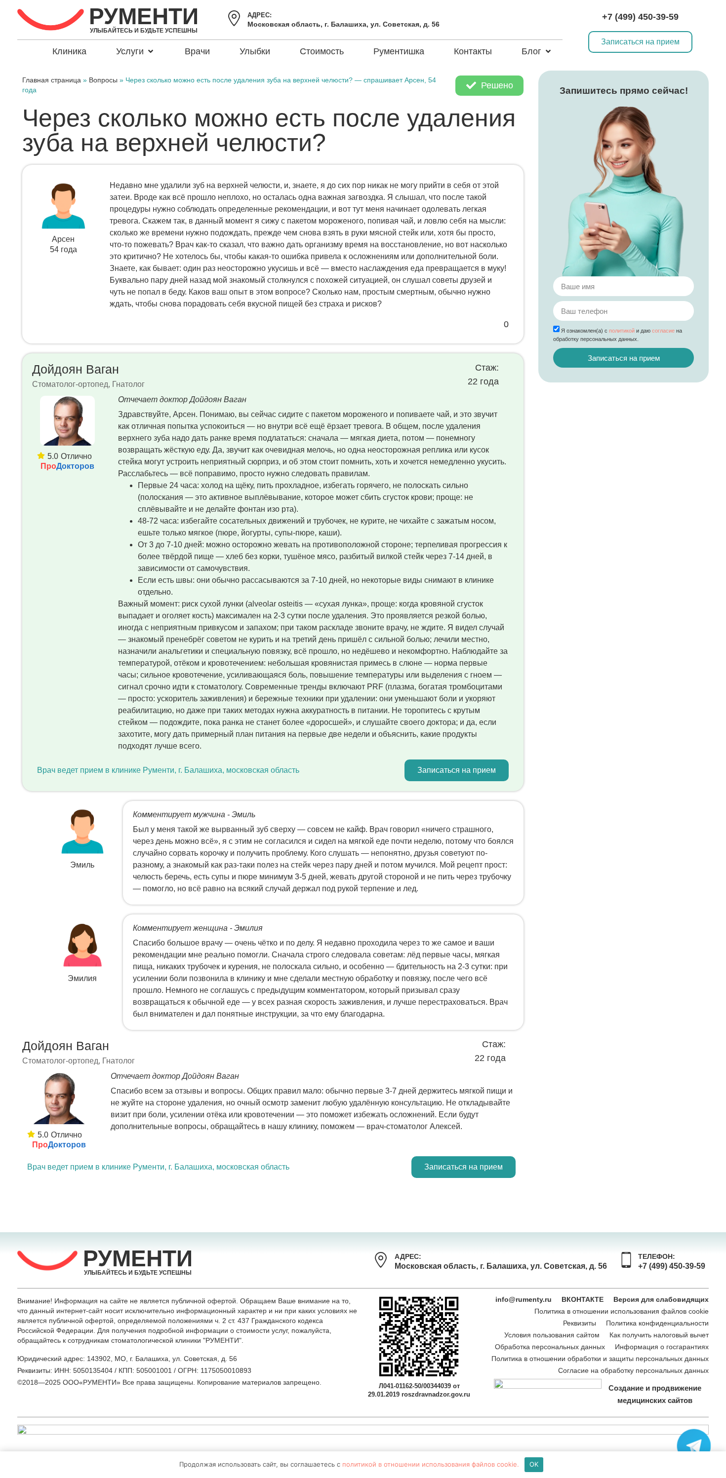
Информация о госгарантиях (662, 1347)
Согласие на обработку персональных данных (633, 1370)
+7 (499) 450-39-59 (640, 17)
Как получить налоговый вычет (659, 1335)
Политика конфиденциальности (657, 1323)
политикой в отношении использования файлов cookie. (430, 1464)
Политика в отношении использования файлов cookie (621, 1311)
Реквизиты (579, 1323)
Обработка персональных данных (550, 1347)
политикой (622, 331)
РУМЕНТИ (144, 16)
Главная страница (51, 80)
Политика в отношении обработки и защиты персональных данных (600, 1359)
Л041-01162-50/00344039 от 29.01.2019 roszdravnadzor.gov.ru (419, 1390)
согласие (663, 331)
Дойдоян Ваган (75, 369)
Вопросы (103, 80)
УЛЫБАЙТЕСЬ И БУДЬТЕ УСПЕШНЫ (144, 30)
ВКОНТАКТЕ (583, 1299)
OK (533, 1464)
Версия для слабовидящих (661, 1299)
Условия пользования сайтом (552, 1335)
